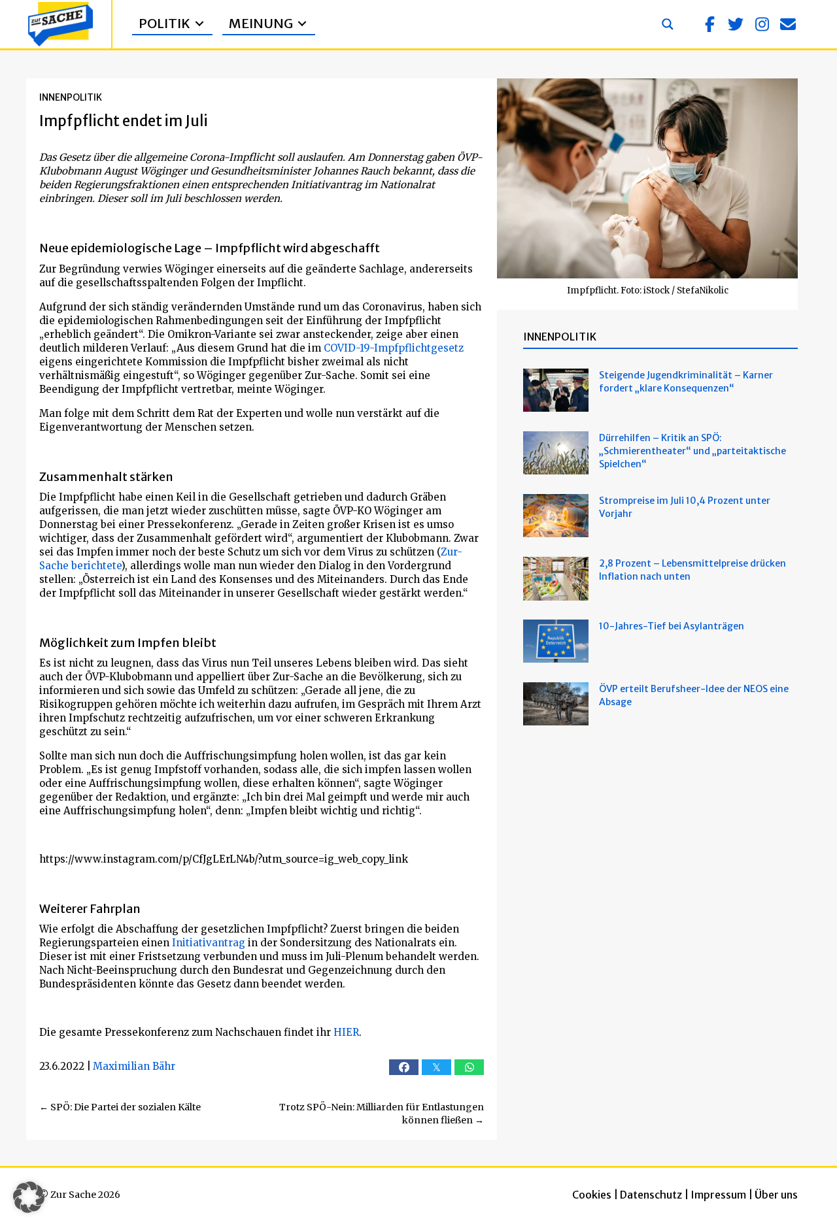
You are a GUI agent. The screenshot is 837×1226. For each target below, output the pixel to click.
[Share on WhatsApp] (469, 1067)
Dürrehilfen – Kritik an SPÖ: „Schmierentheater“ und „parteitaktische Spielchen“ (692, 451)
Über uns (776, 1194)
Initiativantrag (207, 942)
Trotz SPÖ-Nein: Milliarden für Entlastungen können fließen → (381, 1113)
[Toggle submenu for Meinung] (302, 23)
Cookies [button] (591, 1194)
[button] (709, 24)
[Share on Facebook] (403, 1067)
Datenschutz (651, 1194)
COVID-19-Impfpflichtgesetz (394, 348)
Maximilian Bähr (134, 1066)
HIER (346, 1032)
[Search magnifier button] (667, 24)
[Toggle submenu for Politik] (199, 23)
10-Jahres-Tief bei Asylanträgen (672, 626)
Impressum (718, 1194)
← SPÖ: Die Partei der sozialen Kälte (120, 1107)
